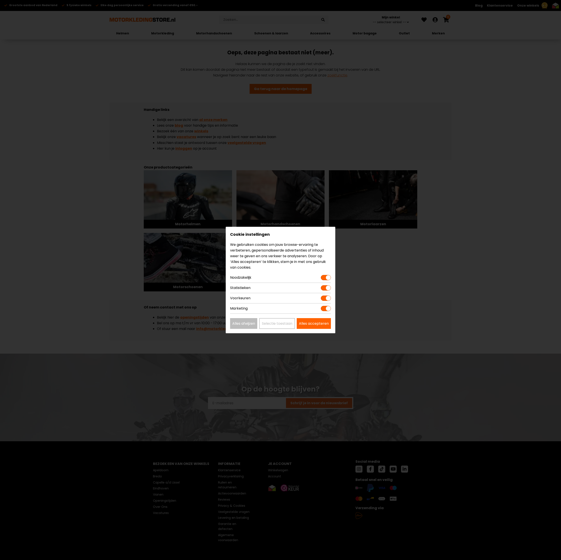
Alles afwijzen (243, 323)
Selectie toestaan (277, 323)
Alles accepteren (314, 323)
